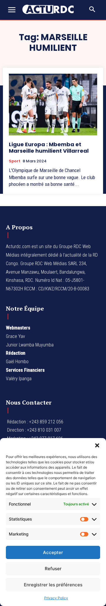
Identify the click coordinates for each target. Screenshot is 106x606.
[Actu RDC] (50, 9)
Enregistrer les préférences (53, 585)
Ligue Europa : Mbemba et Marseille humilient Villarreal (49, 147)
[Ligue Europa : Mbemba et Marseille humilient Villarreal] (53, 104)
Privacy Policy (56, 598)
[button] (97, 445)
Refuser (53, 568)
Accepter (53, 552)
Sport (14, 161)
